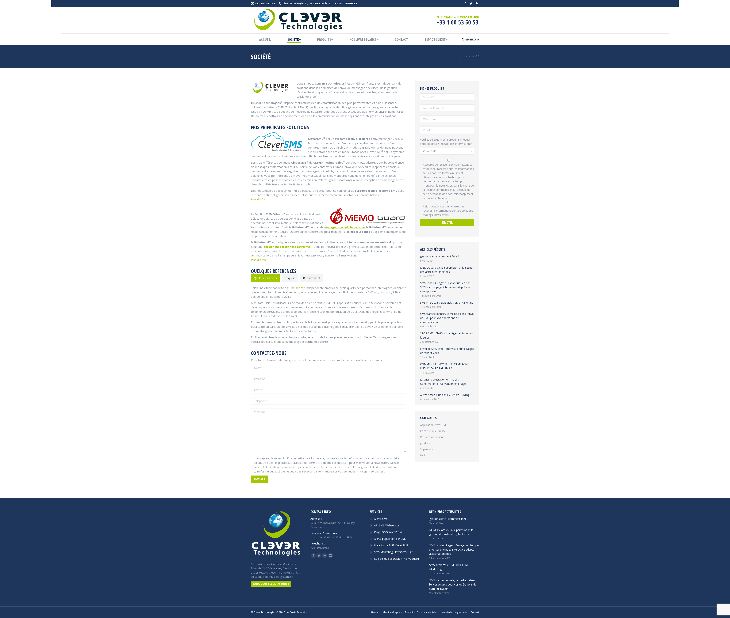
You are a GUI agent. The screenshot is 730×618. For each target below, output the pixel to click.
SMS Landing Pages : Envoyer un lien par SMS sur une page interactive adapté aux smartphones (445, 287)
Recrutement (311, 278)
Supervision (427, 449)
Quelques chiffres (265, 278)
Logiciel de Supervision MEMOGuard (396, 558)
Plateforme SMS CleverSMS (391, 545)
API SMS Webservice (386, 525)
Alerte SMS (381, 519)
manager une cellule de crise (344, 227)
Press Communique (432, 437)
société (300, 288)
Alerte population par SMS (390, 538)
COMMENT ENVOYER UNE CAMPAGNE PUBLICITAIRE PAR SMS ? (444, 366)
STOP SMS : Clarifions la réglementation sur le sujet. (447, 335)
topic (423, 455)
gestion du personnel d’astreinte (286, 246)
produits (425, 443)
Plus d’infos (258, 199)
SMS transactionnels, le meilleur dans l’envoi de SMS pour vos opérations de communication (447, 318)
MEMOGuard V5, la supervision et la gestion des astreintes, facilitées (447, 270)
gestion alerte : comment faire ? (439, 256)
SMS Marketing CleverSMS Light (393, 552)
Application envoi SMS (433, 425)
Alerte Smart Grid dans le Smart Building (444, 395)
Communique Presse (433, 431)
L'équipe (289, 278)
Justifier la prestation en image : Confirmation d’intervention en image (443, 381)
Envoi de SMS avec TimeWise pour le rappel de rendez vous (447, 351)
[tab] (265, 278)
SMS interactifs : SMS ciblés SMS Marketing (446, 302)
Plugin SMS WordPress (388, 532)
